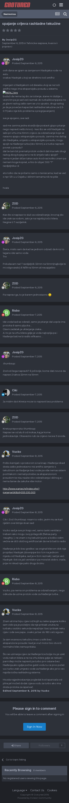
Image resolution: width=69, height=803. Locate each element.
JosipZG (11, 39)
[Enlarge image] (10, 92)
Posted (27, 63)
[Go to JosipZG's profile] (6, 61)
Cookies (52, 790)
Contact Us (37, 790)
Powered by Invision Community (34, 797)
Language (19, 790)
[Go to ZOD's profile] (6, 205)
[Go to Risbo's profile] (6, 312)
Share (17, 745)
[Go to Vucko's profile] (6, 453)
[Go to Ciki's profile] (6, 392)
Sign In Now (34, 726)
